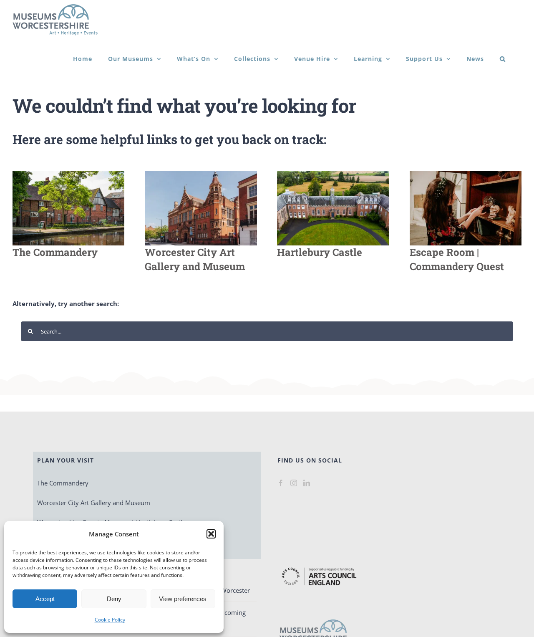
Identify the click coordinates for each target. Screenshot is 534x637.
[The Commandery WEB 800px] (68, 173)
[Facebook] (280, 483)
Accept (45, 598)
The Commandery (62, 483)
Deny (114, 598)
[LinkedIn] (306, 483)
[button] (211, 534)
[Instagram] (293, 483)
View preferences (183, 598)
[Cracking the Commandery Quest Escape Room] (465, 173)
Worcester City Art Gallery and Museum (93, 502)
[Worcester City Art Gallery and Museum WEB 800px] (201, 173)
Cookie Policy (110, 619)
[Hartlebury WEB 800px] (333, 173)
